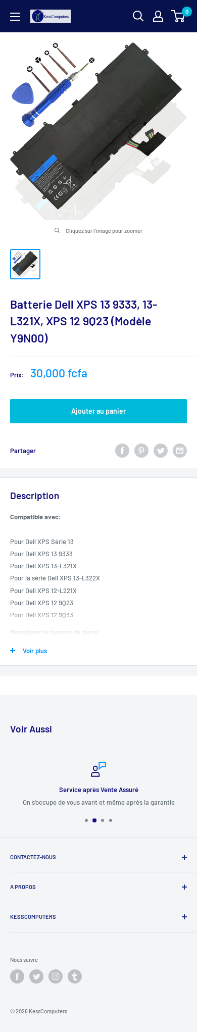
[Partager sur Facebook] (122, 451)
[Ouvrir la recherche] (138, 16)
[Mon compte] (158, 16)
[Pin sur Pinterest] (141, 451)
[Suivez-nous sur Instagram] (55, 976)
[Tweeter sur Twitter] (161, 451)
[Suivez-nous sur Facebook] (17, 976)
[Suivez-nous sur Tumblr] (75, 976)
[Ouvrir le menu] (15, 17)
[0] (178, 16)
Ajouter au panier (98, 411)
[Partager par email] (180, 451)
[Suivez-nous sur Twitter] (36, 976)
